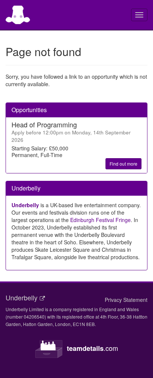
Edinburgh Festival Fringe (100, 220)
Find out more (123, 163)
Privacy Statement (126, 299)
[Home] (18, 15)
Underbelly (25, 205)
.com (92, 348)
